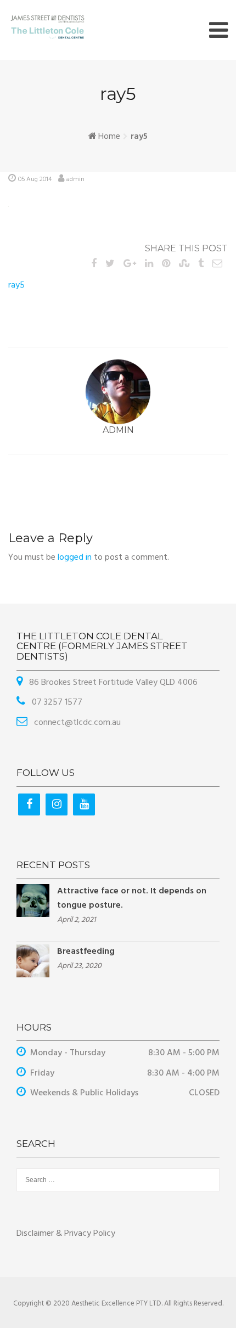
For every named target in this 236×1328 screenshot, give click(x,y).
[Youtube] (84, 804)
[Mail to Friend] (217, 264)
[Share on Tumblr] (201, 264)
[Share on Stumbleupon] (184, 264)
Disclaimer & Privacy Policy (65, 1233)
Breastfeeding (86, 951)
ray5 (16, 285)
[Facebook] (29, 804)
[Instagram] (57, 804)
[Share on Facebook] (94, 264)
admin (75, 179)
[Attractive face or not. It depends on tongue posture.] (32, 900)
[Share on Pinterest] (166, 264)
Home (109, 137)
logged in (75, 557)
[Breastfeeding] (32, 961)
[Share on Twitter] (110, 264)
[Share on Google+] (129, 264)
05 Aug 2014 (35, 179)
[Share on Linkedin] (149, 264)
